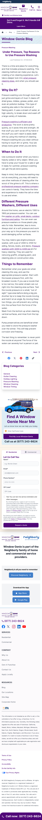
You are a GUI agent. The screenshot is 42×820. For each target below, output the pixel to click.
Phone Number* (9, 478)
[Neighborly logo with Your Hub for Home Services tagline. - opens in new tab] (31, 538)
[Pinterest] (21, 358)
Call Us (32, 10)
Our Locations (7, 692)
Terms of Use (6, 755)
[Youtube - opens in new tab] (24, 626)
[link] (33, 358)
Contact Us (6, 669)
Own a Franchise (8, 665)
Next (35, 352)
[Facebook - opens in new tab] (3, 626)
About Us (5, 660)
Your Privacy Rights (12, 773)
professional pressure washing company (20, 186)
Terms (8, 510)
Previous (8, 352)
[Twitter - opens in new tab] (8, 626)
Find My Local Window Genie (21, 436)
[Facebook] (9, 358)
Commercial (31, 452)
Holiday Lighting (10, 379)
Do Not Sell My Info (8, 768)
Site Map (5, 697)
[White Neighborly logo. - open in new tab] (7, 2)
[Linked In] (27, 358)
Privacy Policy (17, 510)
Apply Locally (7, 674)
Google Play (22, 600)
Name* (5, 459)
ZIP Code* (7, 487)
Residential (13, 452)
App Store (22, 593)
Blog (3, 687)
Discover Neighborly (19, 575)
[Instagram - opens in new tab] (14, 626)
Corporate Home (9, 702)
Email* (5, 469)
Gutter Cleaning (10, 376)
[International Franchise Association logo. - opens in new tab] (6, 708)
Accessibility (6, 764)
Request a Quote (23, 10)
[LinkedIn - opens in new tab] (19, 626)
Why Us (5, 655)
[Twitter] (15, 358)
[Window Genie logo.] (11, 538)
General (7, 374)
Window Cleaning (11, 384)
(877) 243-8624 (27, 441)
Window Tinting (10, 387)
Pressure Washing (8, 47)
